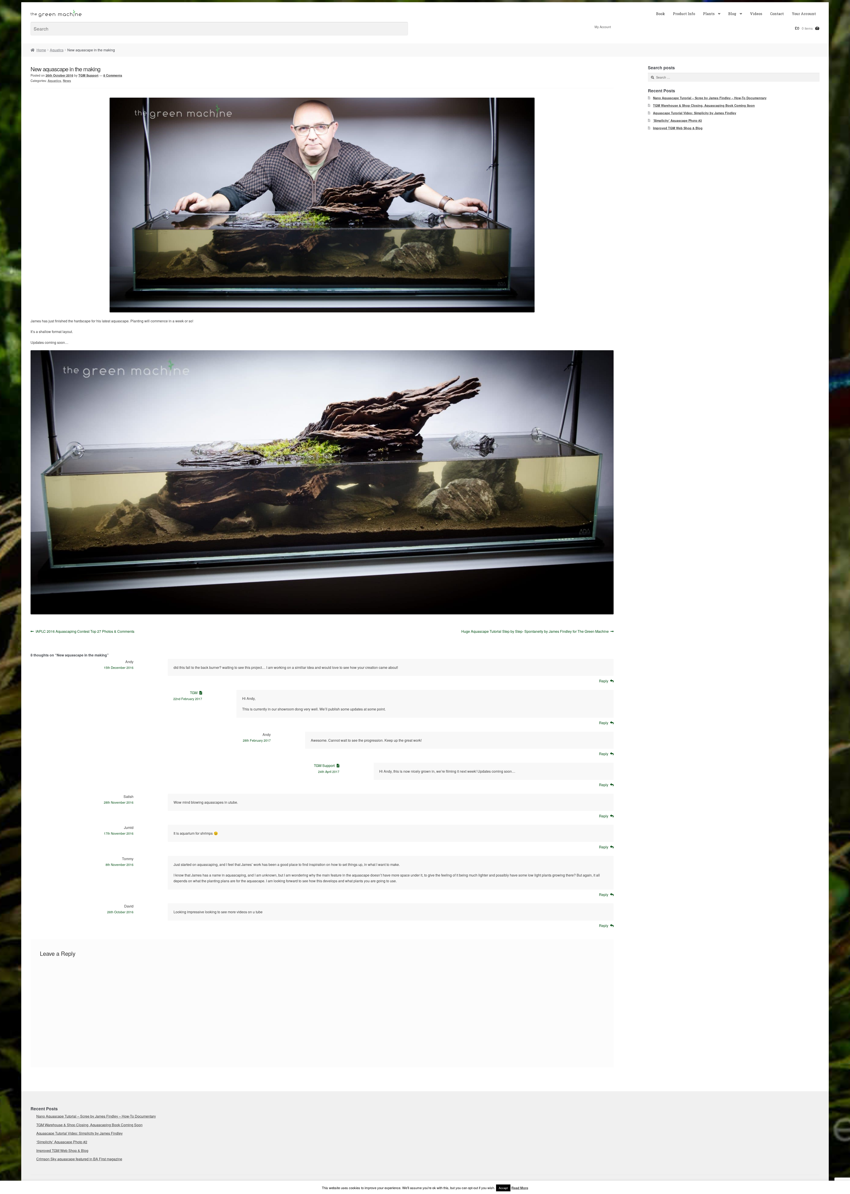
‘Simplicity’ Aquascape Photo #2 (677, 120)
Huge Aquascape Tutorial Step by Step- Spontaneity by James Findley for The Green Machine (535, 632)
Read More (519, 1187)
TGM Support (88, 75)
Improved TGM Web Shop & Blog (678, 128)
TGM (193, 692)
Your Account (804, 13)
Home (41, 49)
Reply (603, 680)
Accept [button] (503, 1188)
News (67, 80)
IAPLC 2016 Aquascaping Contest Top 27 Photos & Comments (84, 632)
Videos (756, 13)
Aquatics (57, 49)
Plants (709, 13)
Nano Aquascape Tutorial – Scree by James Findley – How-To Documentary (710, 98)
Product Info (684, 13)
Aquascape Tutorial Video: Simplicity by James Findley (694, 113)
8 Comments (112, 75)
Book (660, 13)
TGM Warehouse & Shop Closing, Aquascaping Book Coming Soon (704, 105)
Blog (732, 13)
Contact (777, 13)
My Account (603, 27)
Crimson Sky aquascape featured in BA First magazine (79, 1158)
